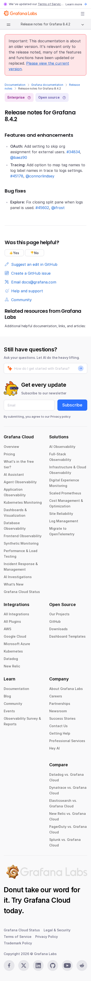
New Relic (12, 666)
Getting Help (59, 733)
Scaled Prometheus (65, 493)
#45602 (42, 207)
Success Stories (62, 718)
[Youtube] (67, 965)
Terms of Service (50, 4)
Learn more (74, 4)
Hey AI (54, 748)
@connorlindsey (40, 176)
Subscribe (72, 405)
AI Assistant (14, 474)
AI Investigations (18, 577)
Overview (11, 447)
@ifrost (58, 207)
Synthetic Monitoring (21, 543)
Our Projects (59, 614)
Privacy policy (60, 416)
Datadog (11, 659)
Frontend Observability (23, 536)
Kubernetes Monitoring (23, 502)
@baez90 (18, 157)
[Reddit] (82, 965)
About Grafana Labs (66, 689)
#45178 (16, 176)
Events (9, 711)
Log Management (63, 521)
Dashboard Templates (67, 636)
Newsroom (58, 711)
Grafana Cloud (47, 900)
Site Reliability (61, 514)
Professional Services (67, 741)
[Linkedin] (38, 965)
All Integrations (16, 614)
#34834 (73, 152)
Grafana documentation (47, 85)
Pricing (9, 454)
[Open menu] (82, 13)
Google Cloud (15, 636)
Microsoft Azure (17, 644)
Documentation (15, 85)
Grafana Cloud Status (22, 592)
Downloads (58, 629)
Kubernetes (13, 651)
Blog (7, 696)
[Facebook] (9, 965)
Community (13, 704)
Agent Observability (20, 482)
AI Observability (62, 447)
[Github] (52, 965)
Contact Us (58, 726)
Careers (55, 696)
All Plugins (12, 621)
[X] (23, 965)
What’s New (14, 584)
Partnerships (59, 704)
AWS (7, 629)
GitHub (55, 621)
